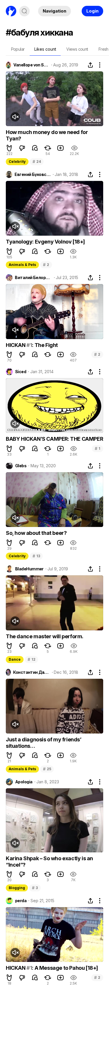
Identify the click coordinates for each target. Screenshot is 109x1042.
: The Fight (45, 345)
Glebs (20, 466)
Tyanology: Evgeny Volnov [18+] (45, 242)
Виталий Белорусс (33, 278)
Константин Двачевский (31, 672)
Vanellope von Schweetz (31, 65)
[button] (9, 147)
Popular (18, 49)
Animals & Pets (22, 264)
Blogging (17, 888)
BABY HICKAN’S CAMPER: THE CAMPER (54, 439)
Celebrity (17, 161)
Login (92, 11)
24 (37, 161)
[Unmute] (15, 116)
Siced (20, 372)
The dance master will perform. (44, 636)
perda (20, 901)
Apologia (24, 782)
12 (31, 659)
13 (36, 555)
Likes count (45, 49)
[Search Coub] (24, 11)
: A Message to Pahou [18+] (65, 968)
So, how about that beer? (36, 533)
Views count (77, 49)
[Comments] (34, 147)
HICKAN (16, 345)
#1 (29, 345)
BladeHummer (29, 569)
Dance (15, 659)
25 (47, 768)
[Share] (90, 64)
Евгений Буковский (33, 174)
